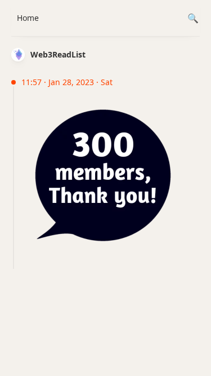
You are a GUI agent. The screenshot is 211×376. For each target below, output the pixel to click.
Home (28, 17)
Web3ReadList (58, 54)
